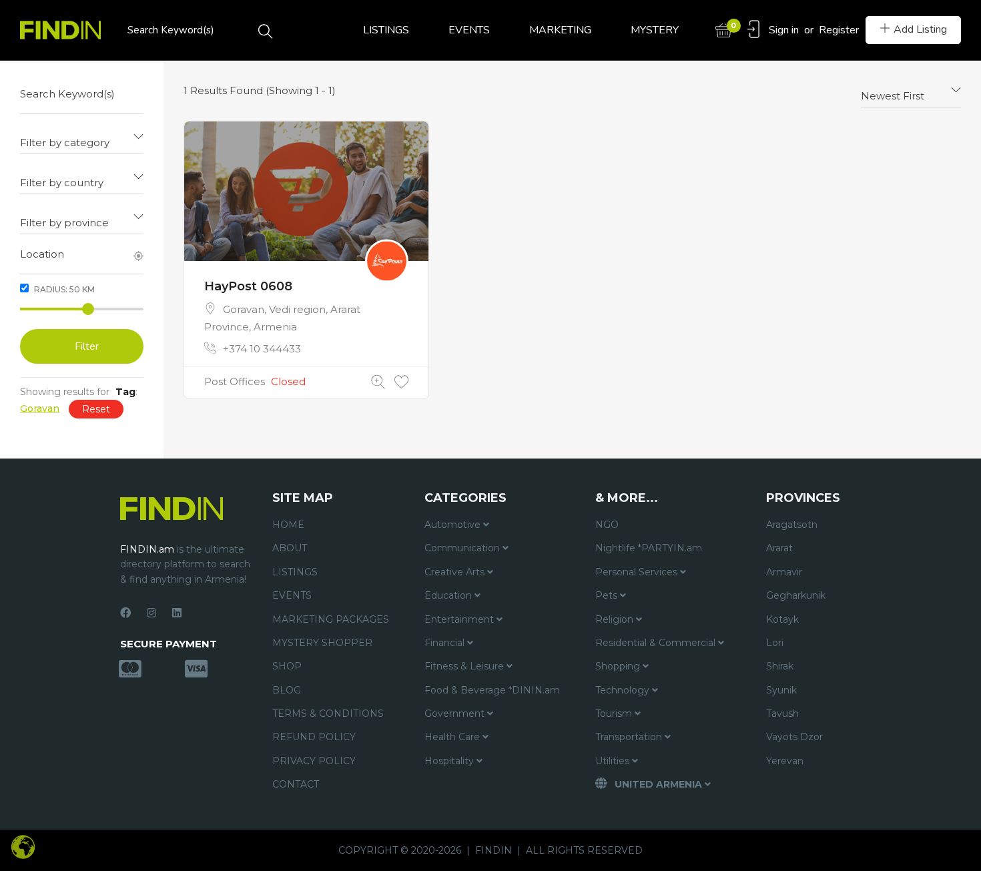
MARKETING (560, 30)
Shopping (619, 666)
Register (839, 30)
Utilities (613, 761)
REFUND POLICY (314, 737)
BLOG (286, 690)
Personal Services (637, 572)
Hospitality (450, 761)
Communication (463, 548)
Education (449, 595)
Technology (623, 690)
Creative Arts (455, 572)
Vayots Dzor (794, 737)
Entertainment (460, 619)
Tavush (782, 713)
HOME (288, 525)
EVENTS (469, 30)
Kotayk (782, 619)
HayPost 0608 (248, 286)
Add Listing (920, 29)
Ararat (779, 548)
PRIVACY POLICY (314, 761)
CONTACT (295, 784)
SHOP (287, 666)
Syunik (781, 690)
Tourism (615, 713)
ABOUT (289, 548)
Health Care (453, 737)
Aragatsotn (792, 525)
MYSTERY (655, 30)
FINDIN (493, 850)
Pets (607, 595)
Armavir (784, 572)
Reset (96, 409)
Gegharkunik (796, 595)
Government (455, 713)
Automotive (453, 525)
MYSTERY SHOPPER (322, 643)
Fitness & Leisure (465, 666)
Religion (615, 619)
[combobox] (81, 137)
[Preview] (378, 382)
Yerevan (784, 761)
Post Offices (234, 381)
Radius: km (63, 289)
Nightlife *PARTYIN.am (648, 548)
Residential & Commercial (656, 643)
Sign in (784, 30)
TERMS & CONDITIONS (328, 713)
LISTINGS (386, 30)
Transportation (630, 737)
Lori (774, 643)
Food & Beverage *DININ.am (492, 690)
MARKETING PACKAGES (330, 619)
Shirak (779, 666)
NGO (607, 525)
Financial (445, 643)
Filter (87, 346)
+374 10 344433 (262, 348)
